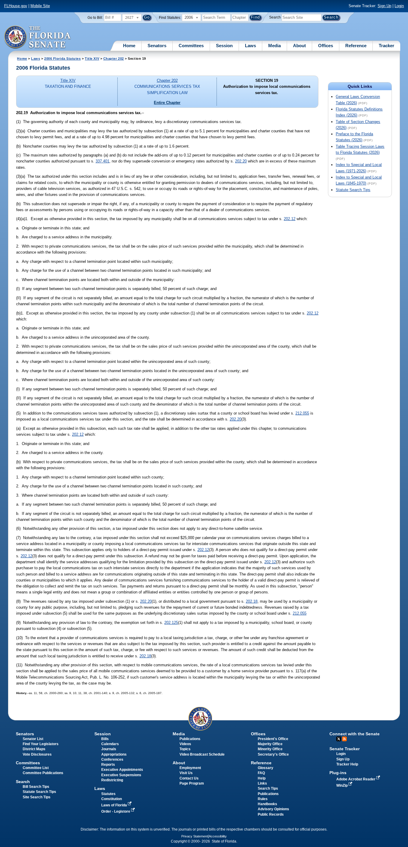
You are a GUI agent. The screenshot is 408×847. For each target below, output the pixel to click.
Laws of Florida (114, 805)
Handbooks (267, 804)
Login (399, 6)
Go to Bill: (95, 17)
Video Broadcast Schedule (202, 754)
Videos (185, 744)
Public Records (271, 814)
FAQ (261, 773)
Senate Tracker (344, 748)
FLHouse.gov (15, 6)
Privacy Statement (194, 836)
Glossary (265, 768)
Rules (263, 799)
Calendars (110, 744)
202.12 (289, 219)
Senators (157, 45)
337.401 (102, 161)
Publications (190, 739)
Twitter (338, 738)
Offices (325, 45)
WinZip (342, 785)
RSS (344, 738)
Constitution (111, 799)
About (299, 45)
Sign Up (384, 6)
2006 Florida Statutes (62, 58)
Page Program (192, 783)
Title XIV (92, 58)
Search (275, 17)
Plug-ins (337, 772)
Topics (185, 749)
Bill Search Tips (36, 786)
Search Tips (268, 788)
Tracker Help (347, 764)
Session (224, 45)
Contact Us (189, 778)
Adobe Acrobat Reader (356, 779)
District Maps (34, 749)
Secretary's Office (273, 754)
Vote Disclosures (37, 754)
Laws (250, 45)
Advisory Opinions (273, 809)
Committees (191, 45)
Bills (105, 739)
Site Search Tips (36, 797)
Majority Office (270, 744)
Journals (108, 749)
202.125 (171, 622)
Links (262, 783)
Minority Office (270, 749)
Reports (108, 764)
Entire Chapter (167, 102)
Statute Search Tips (353, 190)
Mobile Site (40, 6)
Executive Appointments (122, 769)
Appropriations (114, 754)
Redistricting (112, 780)
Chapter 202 (113, 58)
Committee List (36, 768)
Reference (355, 45)
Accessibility (218, 836)
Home (129, 45)
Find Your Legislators (41, 744)
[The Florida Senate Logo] (37, 37)
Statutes (108, 794)
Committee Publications (43, 773)
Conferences (112, 759)
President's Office (273, 739)
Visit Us (186, 773)
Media (274, 45)
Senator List (33, 739)
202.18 (251, 601)
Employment (190, 768)
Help (262, 778)
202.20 (241, 161)
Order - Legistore (116, 811)
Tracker (386, 45)
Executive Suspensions (121, 775)
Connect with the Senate (354, 733)
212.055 (302, 413)
